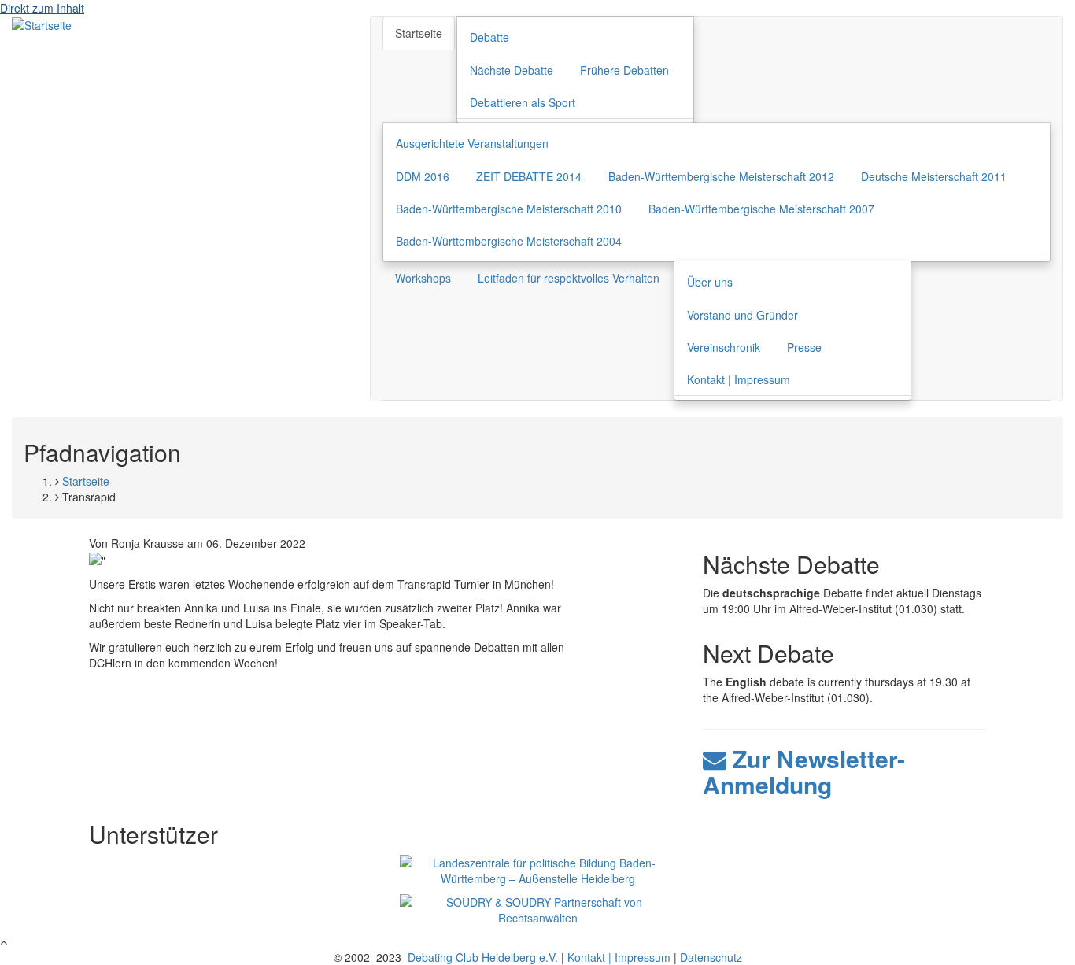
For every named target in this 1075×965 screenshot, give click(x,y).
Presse (804, 347)
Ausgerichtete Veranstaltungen (472, 143)
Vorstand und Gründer (742, 315)
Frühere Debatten (624, 70)
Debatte (489, 37)
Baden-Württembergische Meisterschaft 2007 (761, 208)
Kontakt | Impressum (738, 379)
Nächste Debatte (511, 70)
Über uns (710, 282)
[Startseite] (42, 23)
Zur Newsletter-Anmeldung (804, 771)
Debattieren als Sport (522, 102)
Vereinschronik (723, 347)
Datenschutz (711, 957)
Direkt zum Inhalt (42, 8)
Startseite (418, 33)
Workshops (423, 278)
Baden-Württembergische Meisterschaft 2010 (509, 208)
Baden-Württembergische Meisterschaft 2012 (721, 176)
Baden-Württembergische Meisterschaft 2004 (509, 241)
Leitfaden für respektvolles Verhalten (568, 278)
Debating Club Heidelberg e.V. (481, 957)
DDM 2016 (422, 176)
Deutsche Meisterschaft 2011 (934, 176)
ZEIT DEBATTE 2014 (529, 176)
